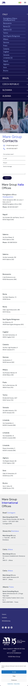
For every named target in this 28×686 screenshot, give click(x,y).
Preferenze (14, 680)
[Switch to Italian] (20, 2)
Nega (14, 676)
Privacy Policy (17, 683)
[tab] (14, 14)
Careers (4, 614)
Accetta (14, 672)
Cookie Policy (10, 683)
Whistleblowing (6, 621)
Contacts (4, 617)
